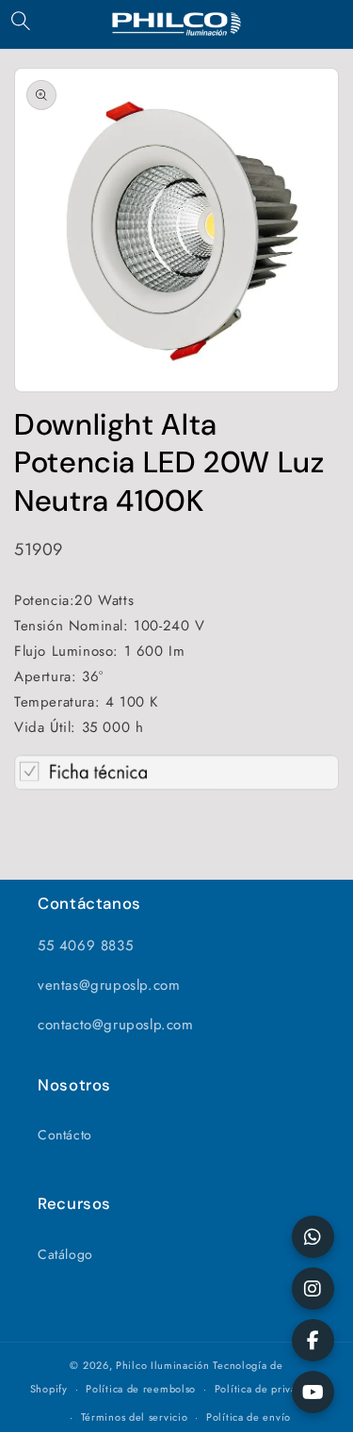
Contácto (65, 1134)
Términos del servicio (134, 1416)
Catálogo (65, 1254)
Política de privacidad (269, 1388)
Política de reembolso (141, 1388)
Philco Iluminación (163, 1365)
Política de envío (248, 1416)
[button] (20, 20)
